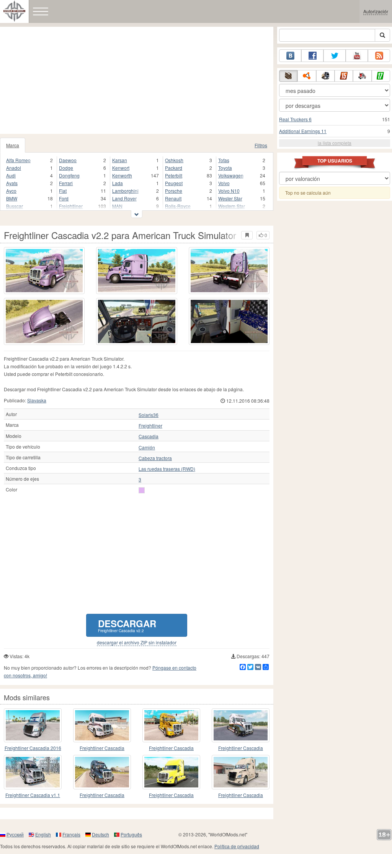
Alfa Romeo (18, 160)
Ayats (12, 183)
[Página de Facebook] (312, 55)
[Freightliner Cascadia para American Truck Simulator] (102, 725)
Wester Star (230, 198)
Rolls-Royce (178, 206)
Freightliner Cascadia (102, 748)
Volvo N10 (229, 190)
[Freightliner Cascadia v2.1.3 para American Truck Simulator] (171, 725)
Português (131, 834)
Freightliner (71, 206)
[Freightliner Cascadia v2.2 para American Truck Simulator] (44, 270)
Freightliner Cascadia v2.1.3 (171, 748)
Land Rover (124, 198)
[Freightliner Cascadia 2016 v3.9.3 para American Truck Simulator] (33, 725)
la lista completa (334, 143)
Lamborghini (125, 190)
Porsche (173, 190)
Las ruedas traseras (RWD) (167, 469)
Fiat (63, 190)
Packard (173, 167)
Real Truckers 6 (295, 119)
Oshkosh (174, 160)
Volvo (224, 183)
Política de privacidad (236, 846)
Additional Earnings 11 (303, 131)
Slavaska (36, 400)
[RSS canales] (379, 55)
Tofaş (223, 160)
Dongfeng (69, 175)
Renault (173, 198)
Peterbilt (173, 175)
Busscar (14, 206)
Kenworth (122, 175)
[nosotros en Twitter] (334, 55)
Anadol (13, 167)
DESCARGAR (127, 625)
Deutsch (100, 834)
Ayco (11, 190)
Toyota (225, 167)
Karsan (119, 160)
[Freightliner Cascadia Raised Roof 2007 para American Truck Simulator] (241, 725)
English (43, 834)
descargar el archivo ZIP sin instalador (136, 642)
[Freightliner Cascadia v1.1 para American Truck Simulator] (33, 772)
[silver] (142, 490)
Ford (64, 198)
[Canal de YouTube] (357, 55)
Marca (12, 145)
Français (71, 834)
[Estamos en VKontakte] (290, 55)
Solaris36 (148, 415)
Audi (11, 175)
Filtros (261, 145)
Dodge (66, 167)
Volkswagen (230, 175)
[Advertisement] (136, 80)
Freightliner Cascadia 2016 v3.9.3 (33, 748)
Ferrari (66, 183)
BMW (11, 198)
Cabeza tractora (155, 458)
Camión (147, 447)
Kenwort (120, 167)
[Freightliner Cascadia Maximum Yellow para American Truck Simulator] (171, 772)
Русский (15, 834)
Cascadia (148, 436)
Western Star (231, 206)
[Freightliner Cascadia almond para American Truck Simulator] (241, 772)
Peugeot (174, 183)
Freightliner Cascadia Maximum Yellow (171, 795)
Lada (117, 183)
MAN (117, 206)
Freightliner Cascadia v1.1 (32, 795)
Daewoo (68, 160)
